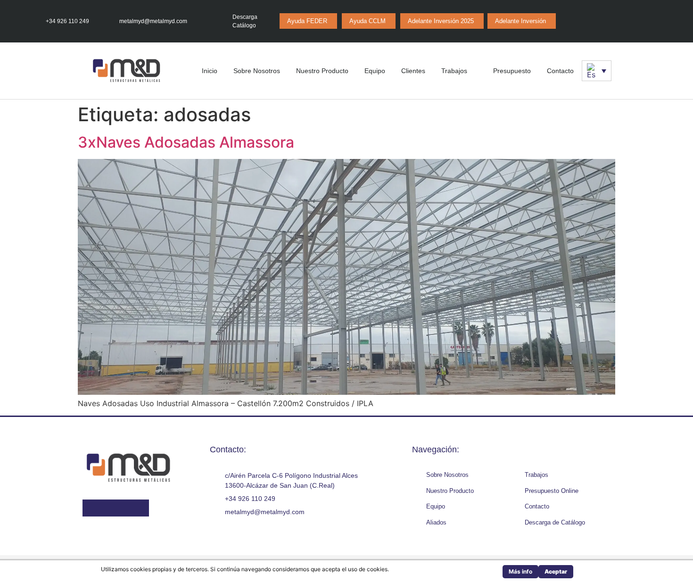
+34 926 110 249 (67, 21)
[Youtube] (644, 10)
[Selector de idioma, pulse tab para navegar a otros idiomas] (596, 70)
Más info (520, 571)
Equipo (374, 71)
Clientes (413, 71)
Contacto (560, 71)
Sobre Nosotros (256, 71)
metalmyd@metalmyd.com (153, 21)
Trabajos (454, 71)
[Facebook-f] (601, 10)
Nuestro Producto (322, 71)
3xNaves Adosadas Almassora (186, 142)
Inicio (209, 71)
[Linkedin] (644, 31)
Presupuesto (512, 71)
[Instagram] (623, 10)
